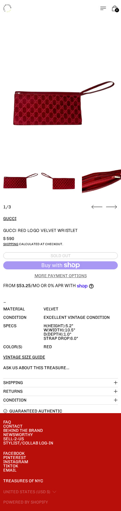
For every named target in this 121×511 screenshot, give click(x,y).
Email (9, 470)
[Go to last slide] (97, 207)
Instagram (15, 462)
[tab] (19, 180)
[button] (60, 101)
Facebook (14, 453)
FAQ (7, 422)
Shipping (10, 244)
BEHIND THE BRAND (23, 430)
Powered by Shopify (25, 502)
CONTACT (13, 426)
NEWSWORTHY (18, 434)
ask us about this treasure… (36, 367)
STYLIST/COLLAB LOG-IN (28, 443)
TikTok (10, 466)
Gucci (9, 218)
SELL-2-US (13, 438)
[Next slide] (111, 207)
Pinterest (14, 457)
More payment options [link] (61, 276)
